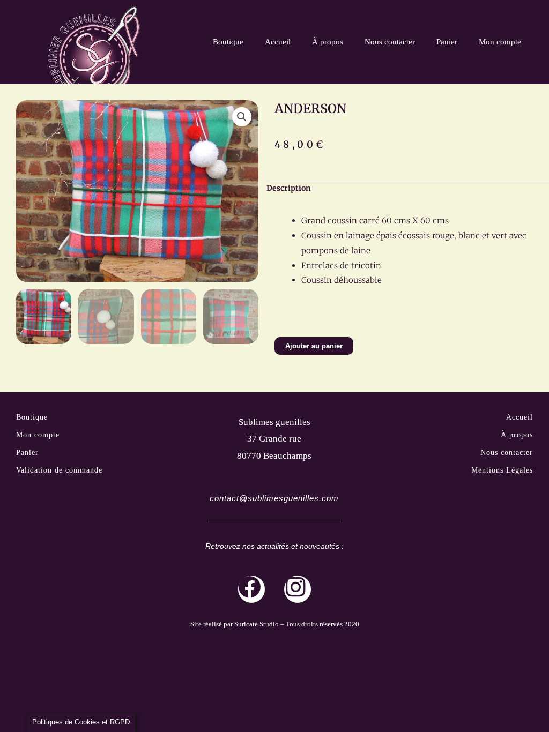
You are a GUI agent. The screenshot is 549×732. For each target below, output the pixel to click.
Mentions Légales (502, 470)
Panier (446, 42)
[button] (241, 116)
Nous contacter (390, 42)
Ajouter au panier (314, 346)
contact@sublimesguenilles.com (274, 498)
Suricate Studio (256, 624)
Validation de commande (59, 470)
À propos (327, 42)
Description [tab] (288, 188)
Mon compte (500, 42)
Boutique (228, 42)
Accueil (278, 42)
